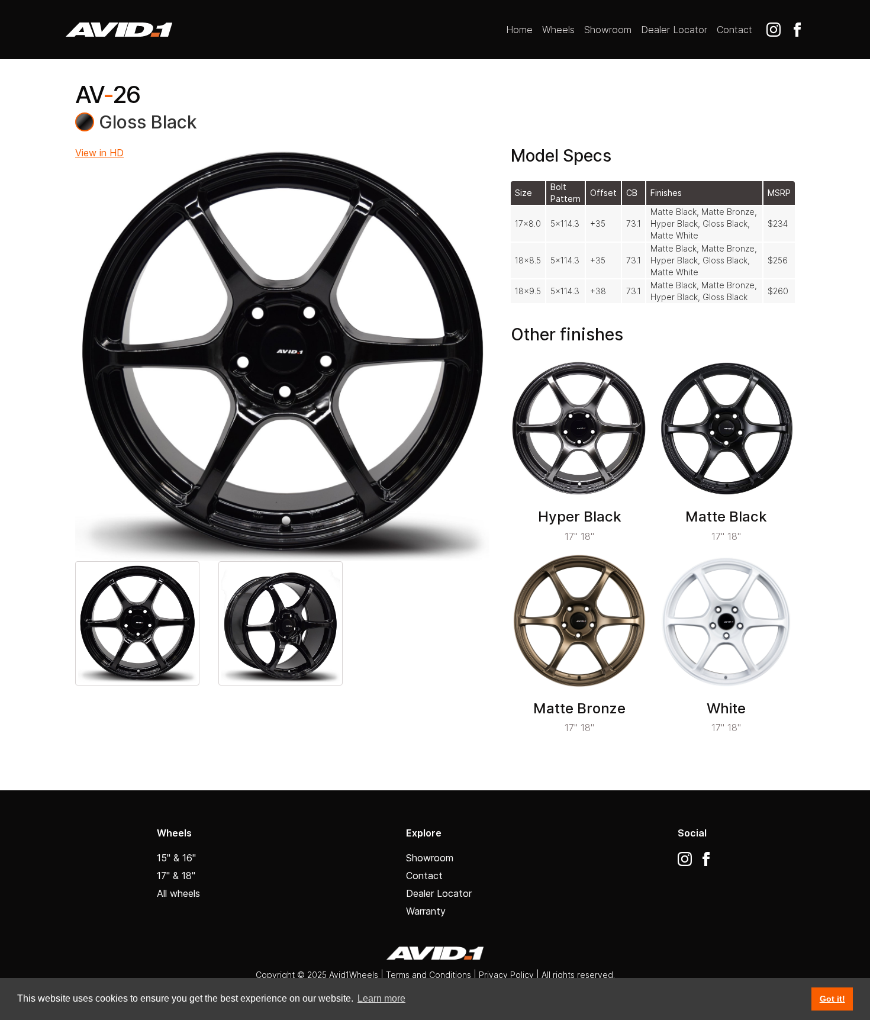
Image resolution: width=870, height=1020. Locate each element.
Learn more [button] (381, 998)
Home (519, 30)
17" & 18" (176, 875)
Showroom (607, 30)
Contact (734, 30)
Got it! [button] (832, 998)
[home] (119, 29)
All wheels (178, 893)
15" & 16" (176, 858)
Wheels (558, 30)
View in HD (99, 153)
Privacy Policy (507, 975)
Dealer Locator (674, 30)
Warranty (426, 911)
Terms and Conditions (428, 975)
